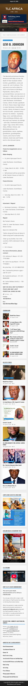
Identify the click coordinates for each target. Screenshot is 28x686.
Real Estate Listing (7, 655)
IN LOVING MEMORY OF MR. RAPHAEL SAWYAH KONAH (6, 354)
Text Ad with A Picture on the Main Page (12, 658)
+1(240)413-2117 (13, 628)
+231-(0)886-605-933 (12, 626)
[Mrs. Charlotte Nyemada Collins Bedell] (14, 456)
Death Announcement (7, 40)
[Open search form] (16, 29)
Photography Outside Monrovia (10, 677)
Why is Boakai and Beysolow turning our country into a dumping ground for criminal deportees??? (6, 339)
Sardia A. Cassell (6, 347)
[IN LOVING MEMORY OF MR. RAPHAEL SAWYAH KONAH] (14, 434)
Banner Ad (5, 652)
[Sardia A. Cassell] (14, 413)
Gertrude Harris (7, 297)
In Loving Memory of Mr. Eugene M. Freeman (6, 324)
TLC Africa (14, 9)
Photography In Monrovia (9, 674)
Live (24, 30)
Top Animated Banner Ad (9, 649)
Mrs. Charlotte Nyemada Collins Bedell (12, 465)
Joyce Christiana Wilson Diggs (10, 302)
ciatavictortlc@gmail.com (12, 630)
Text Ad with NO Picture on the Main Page (13, 661)
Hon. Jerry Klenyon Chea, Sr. (9, 486)
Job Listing (5, 668)
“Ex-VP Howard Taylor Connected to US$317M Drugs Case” (6, 331)
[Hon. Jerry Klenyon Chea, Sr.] (14, 476)
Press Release (6, 671)
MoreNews (10, 684)
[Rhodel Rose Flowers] (14, 372)
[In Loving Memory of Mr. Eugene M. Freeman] (14, 393)
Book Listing (6, 664)
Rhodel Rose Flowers (6, 316)
